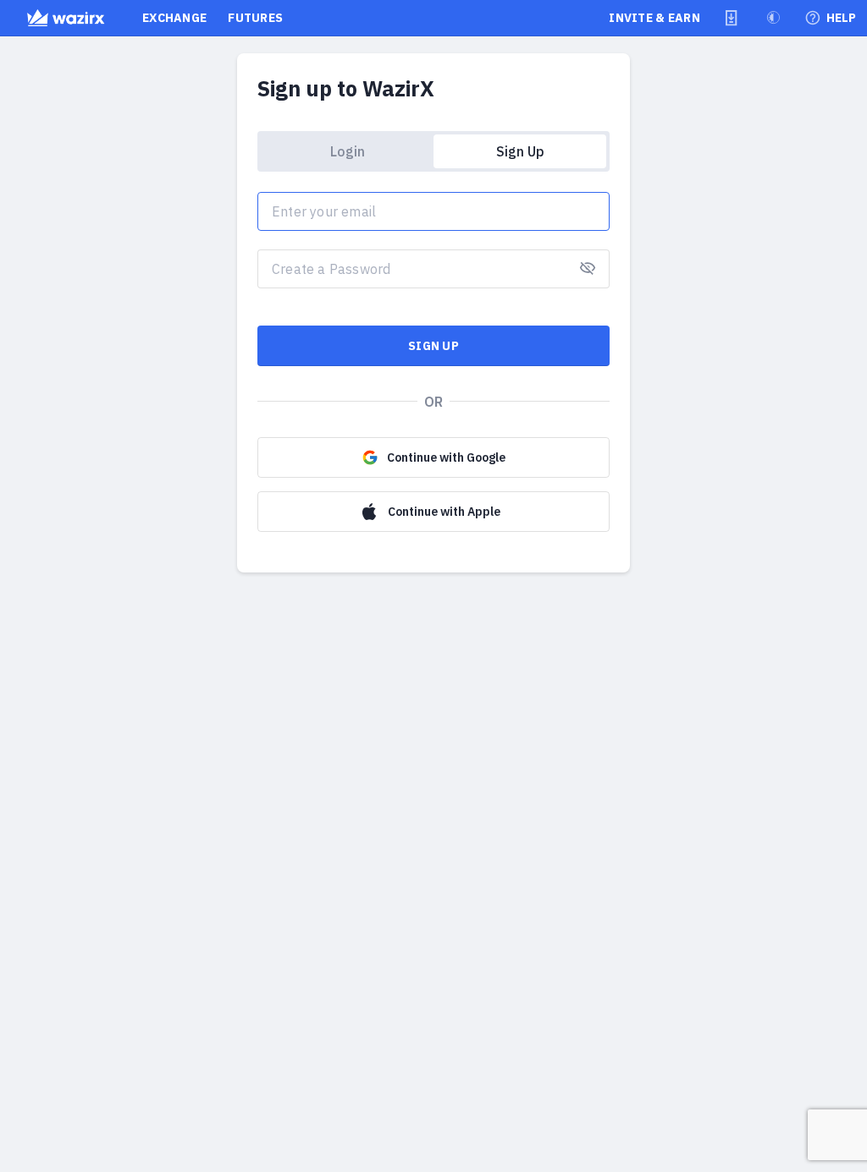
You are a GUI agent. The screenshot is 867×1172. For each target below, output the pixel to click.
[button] (731, 18)
